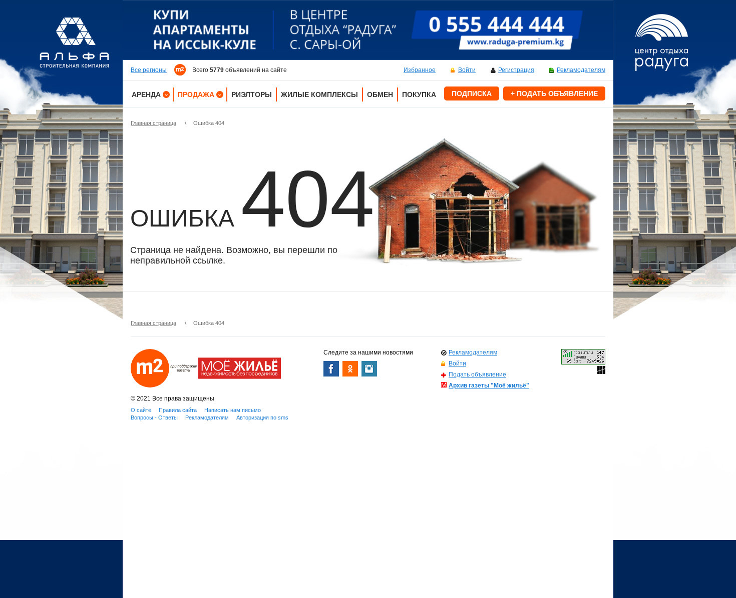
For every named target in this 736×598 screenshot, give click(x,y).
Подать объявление (477, 374)
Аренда (146, 94)
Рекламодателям (581, 70)
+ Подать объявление (554, 94)
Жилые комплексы (319, 94)
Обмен (380, 94)
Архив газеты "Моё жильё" (489, 385)
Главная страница (153, 123)
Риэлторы (251, 94)
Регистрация (516, 70)
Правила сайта (178, 410)
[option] (368, 30)
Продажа (196, 94)
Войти (467, 70)
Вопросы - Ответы (154, 417)
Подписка (472, 94)
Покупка (419, 94)
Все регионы (149, 70)
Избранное (420, 70)
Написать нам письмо (232, 410)
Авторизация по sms (262, 417)
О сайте (141, 410)
